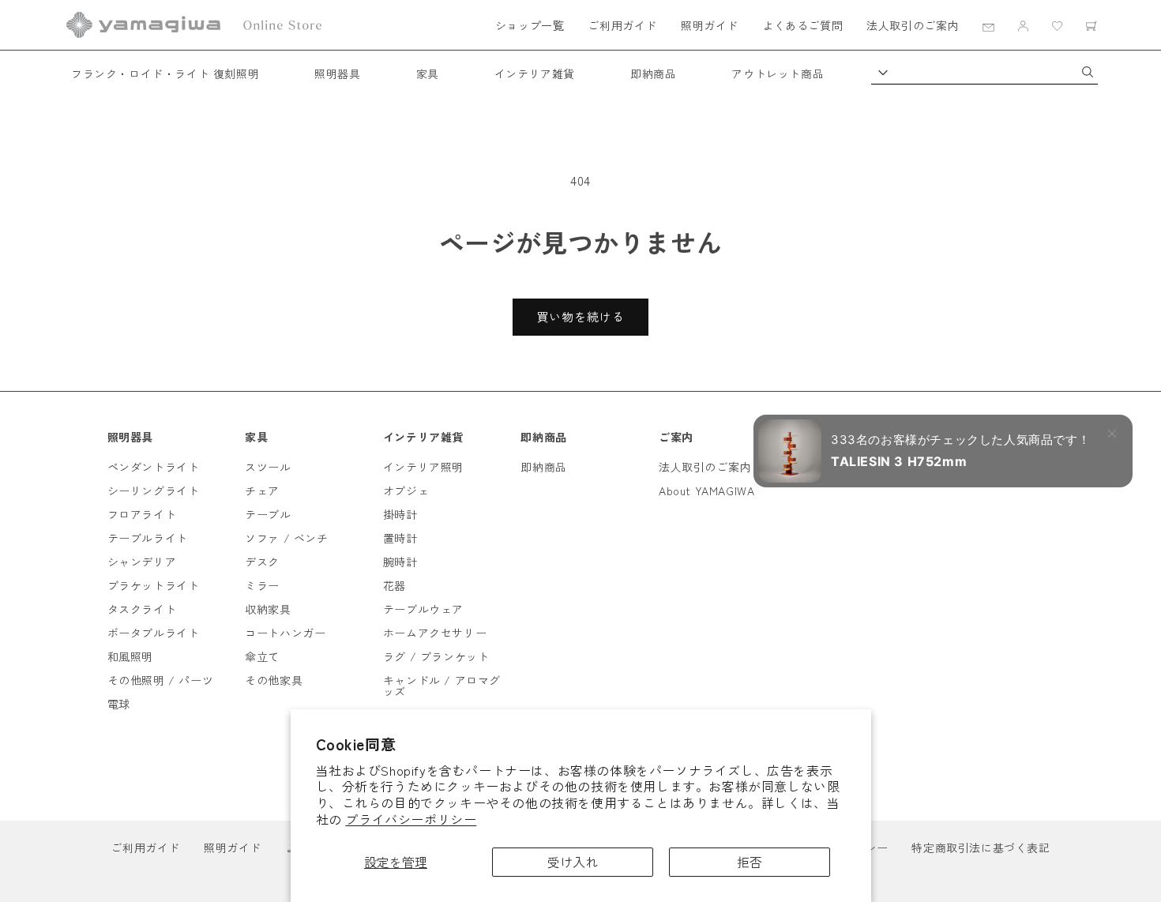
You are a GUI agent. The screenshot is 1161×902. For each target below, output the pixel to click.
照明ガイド (709, 25)
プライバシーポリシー (410, 819)
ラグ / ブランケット (436, 656)
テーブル (268, 514)
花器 (394, 585)
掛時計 (400, 514)
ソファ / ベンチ (286, 538)
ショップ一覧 (530, 25)
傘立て (262, 656)
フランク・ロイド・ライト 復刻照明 (165, 73)
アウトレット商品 (777, 73)
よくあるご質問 (802, 25)
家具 (427, 73)
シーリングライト (153, 490)
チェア (262, 490)
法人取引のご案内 (912, 25)
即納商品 (653, 73)
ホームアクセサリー (435, 633)
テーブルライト (147, 538)
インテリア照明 (423, 467)
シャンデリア (142, 561)
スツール (268, 467)
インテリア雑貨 (534, 73)
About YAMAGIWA (706, 490)
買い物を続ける (580, 316)
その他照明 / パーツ (160, 680)
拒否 (749, 861)
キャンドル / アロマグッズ (442, 685)
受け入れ (572, 861)
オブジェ (406, 490)
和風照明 (130, 656)
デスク (262, 561)
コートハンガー (285, 633)
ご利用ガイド (622, 25)
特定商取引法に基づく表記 (980, 847)
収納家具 (268, 609)
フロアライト (142, 514)
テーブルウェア (423, 609)
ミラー (262, 585)
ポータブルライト (153, 633)
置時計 (400, 538)
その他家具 (273, 680)
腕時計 (400, 561)
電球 (118, 704)
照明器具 (337, 73)
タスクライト (142, 609)
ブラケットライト (153, 585)
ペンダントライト (153, 467)
